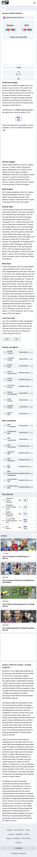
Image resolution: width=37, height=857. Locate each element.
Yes (7, 339)
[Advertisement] (18, 52)
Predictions (10, 830)
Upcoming (11, 834)
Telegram (8, 838)
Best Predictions (19, 830)
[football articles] (34, 536)
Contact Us (18, 842)
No (17, 339)
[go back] (3, 8)
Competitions (19, 834)
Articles (27, 834)
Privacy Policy (16, 838)
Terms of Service (26, 838)
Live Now (27, 830)
